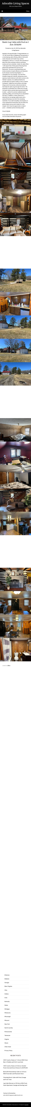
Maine (6, 1005)
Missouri (6, 1020)
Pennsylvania (8, 1031)
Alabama (6, 979)
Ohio (5, 990)
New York (7, 1024)
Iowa (5, 997)
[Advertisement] (15, 252)
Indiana (6, 994)
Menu (27, 11)
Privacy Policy (8, 1050)
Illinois (6, 1043)
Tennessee (7, 1035)
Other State (7, 1046)
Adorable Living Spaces (15, 3)
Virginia (6, 1039)
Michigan (7, 1009)
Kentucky (7, 1001)
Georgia (6, 982)
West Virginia (8, 986)
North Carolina (8, 1028)
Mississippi (7, 1016)
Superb (26, 1104)
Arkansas (7, 975)
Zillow (8, 665)
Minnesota (7, 1012)
